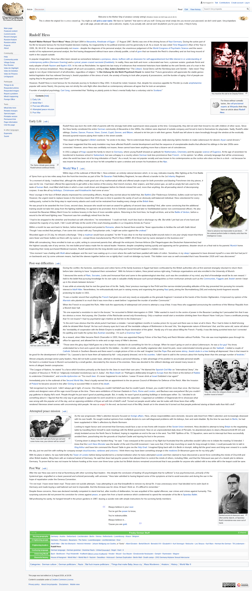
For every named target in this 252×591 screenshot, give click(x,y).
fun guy (223, 344)
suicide (159, 455)
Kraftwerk (84, 554)
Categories (35, 564)
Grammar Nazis (88, 550)
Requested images (11, 91)
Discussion (39, 9)
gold (125, 524)
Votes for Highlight (11, 68)
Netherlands (108, 536)
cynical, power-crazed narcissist (88, 62)
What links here (10, 108)
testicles (240, 354)
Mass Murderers (151, 564)
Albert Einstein (131, 544)
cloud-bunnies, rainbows (94, 450)
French (175, 155)
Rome (141, 391)
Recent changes (10, 37)
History (174, 564)
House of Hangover (58, 557)
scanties (151, 354)
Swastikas (101, 557)
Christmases (69, 190)
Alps (165, 161)
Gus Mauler (127, 554)
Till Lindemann (238, 544)
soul (131, 507)
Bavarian (108, 176)
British (93, 140)
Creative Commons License (62, 580)
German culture (49, 564)
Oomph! (158, 554)
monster (106, 550)
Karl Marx (209, 544)
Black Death (115, 373)
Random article (10, 42)
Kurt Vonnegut (178, 544)
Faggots (220, 278)
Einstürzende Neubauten (143, 554)
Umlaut (99, 550)
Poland (35, 384)
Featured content (10, 31)
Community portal (11, 60)
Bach (53, 554)
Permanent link (10, 119)
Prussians (64, 540)
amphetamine (195, 83)
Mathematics (170, 152)
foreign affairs (137, 416)
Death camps (148, 557)
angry (102, 404)
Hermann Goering (58, 62)
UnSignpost (8, 77)
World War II (83, 557)
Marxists (67, 300)
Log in (247, 3)
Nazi (171, 41)
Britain (228, 426)
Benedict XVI (156, 544)
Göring (71, 384)
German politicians (67, 564)
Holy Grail (142, 447)
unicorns (114, 450)
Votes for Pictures (11, 74)
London (151, 391)
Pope (164, 351)
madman (89, 235)
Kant (119, 550)
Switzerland (98, 155)
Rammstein (167, 554)
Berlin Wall (137, 557)
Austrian (101, 333)
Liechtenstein (82, 536)
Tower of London (81, 455)
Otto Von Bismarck (68, 544)
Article (29, 9)
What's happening (11, 96)
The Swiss (82, 540)
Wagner (176, 554)
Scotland (157, 90)
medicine (173, 450)
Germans (54, 540)
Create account (237, 3)
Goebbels (109, 62)
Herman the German (223, 544)
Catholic (66, 351)
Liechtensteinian (108, 540)
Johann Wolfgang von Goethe (104, 544)
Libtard (138, 69)
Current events (10, 34)
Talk (216, 3)
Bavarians (73, 540)
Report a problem (11, 94)
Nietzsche (189, 544)
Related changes (11, 111)
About (6, 48)
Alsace (128, 536)
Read (180, 9)
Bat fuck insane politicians (97, 564)
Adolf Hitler (77, 289)
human (40, 187)
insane (75, 48)
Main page (8, 28)
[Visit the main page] (12, 11)
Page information (11, 122)
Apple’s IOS (66, 65)
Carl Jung (65, 90)
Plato (88, 275)
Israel (154, 376)
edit (46, 121)
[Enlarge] (246, 93)
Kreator (111, 554)
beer (94, 376)
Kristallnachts (85, 190)
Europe (160, 373)
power (125, 511)
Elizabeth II (167, 544)
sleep (186, 253)
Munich (233, 245)
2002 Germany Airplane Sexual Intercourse (172, 557)
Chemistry (182, 152)
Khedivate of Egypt (106, 41)
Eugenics (216, 152)
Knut (118, 540)
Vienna (98, 536)
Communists (209, 278)
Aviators (165, 564)
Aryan (223, 140)
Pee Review (9, 65)
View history (195, 9)
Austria (62, 536)
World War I (70, 168)
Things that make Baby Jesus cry (126, 564)
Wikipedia (234, 107)
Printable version (10, 116)
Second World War (74, 380)
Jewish (232, 278)
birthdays (57, 190)
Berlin (235, 419)
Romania (109, 227)
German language (58, 550)
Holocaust (110, 557)
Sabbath (220, 348)
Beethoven (60, 554)
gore (140, 51)
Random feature (10, 40)
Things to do (9, 85)
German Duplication (124, 557)
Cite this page (9, 125)
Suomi (6, 136)
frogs (83, 152)
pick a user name (104, 21)
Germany (177, 41)
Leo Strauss (199, 544)
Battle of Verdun (182, 212)
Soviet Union (178, 426)
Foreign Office (9, 99)
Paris (134, 391)
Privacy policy (34, 584)
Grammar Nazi (133, 333)
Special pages (9, 114)
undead (142, 230)
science (206, 152)
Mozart (118, 554)
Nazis (80, 564)
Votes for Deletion (11, 71)
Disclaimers (63, 584)
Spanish (159, 369)
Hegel (113, 550)
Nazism (52, 65)
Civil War (168, 369)
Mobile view (75, 584)
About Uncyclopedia (49, 584)
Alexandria (91, 41)
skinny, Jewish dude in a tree (195, 351)
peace (95, 494)
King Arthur (80, 447)
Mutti (62, 253)
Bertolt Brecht (144, 544)
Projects (7, 45)
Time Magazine (180, 45)
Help (6, 57)
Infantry (171, 176)
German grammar (74, 550)
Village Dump (9, 62)
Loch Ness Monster (96, 444)
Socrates (96, 275)
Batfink (148, 195)
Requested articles (11, 88)
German (101, 129)
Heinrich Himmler (84, 544)
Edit (186, 9)
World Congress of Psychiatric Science (171, 48)
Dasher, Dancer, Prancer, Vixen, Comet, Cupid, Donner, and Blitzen (102, 132)
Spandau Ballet (190, 494)
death (106, 384)
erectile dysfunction (69, 376)
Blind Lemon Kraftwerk (98, 554)
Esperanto (8, 133)
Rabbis (197, 373)
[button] (240, 532)
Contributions (224, 3)
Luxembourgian (94, 540)
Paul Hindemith (72, 554)
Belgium (135, 536)
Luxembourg (119, 536)
